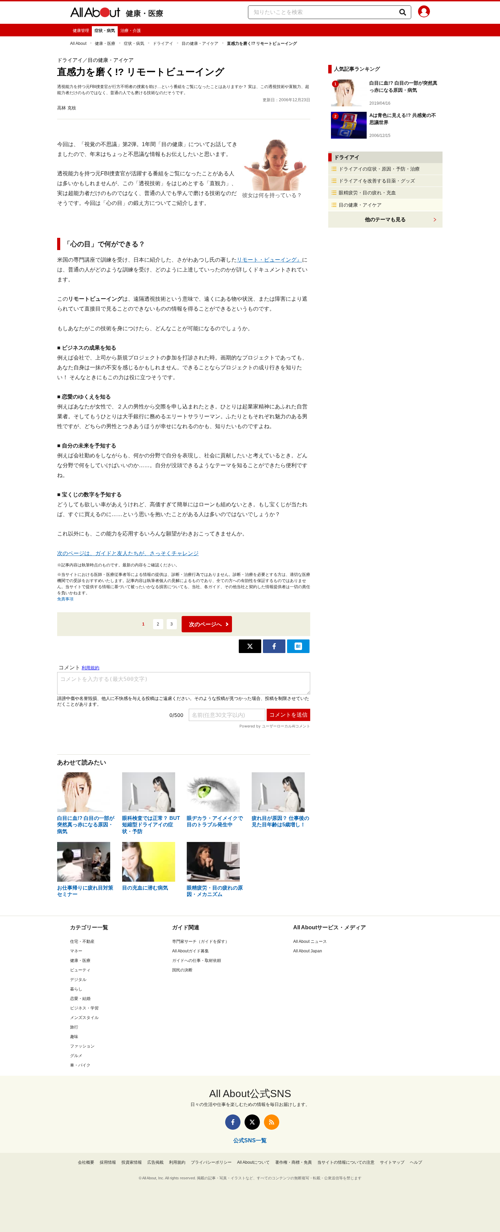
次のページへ (205, 624)
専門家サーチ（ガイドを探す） (200, 941)
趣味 (74, 1036)
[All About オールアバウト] (95, 13)
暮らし (76, 989)
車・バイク (80, 1065)
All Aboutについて (253, 1162)
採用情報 (108, 1162)
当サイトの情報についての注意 (345, 1162)
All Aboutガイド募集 (190, 951)
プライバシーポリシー (211, 1162)
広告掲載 (155, 1162)
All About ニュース (310, 941)
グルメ (76, 1055)
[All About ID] (424, 12)
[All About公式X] (252, 1122)
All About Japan (307, 951)
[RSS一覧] (271, 1122)
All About (78, 43)
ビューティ (80, 970)
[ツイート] (250, 646)
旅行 (74, 1027)
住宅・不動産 (82, 941)
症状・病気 (105, 30)
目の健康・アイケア (200, 43)
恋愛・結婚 (80, 998)
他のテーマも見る (385, 219)
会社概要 (86, 1162)
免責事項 (65, 599)
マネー (76, 951)
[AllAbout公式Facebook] (232, 1122)
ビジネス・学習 (84, 1008)
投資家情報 (131, 1162)
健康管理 (81, 30)
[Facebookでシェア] (274, 646)
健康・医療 (144, 13)
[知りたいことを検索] (402, 12)
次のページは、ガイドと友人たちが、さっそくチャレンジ (128, 553)
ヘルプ (416, 1162)
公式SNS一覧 (250, 1140)
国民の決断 (182, 970)
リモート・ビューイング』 (269, 260)
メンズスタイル (84, 1017)
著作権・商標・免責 (293, 1162)
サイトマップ (392, 1162)
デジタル (78, 979)
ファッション (82, 1046)
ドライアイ (163, 43)
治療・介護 (130, 30)
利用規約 (177, 1162)
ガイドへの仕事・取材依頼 (196, 960)
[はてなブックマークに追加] (298, 646)
